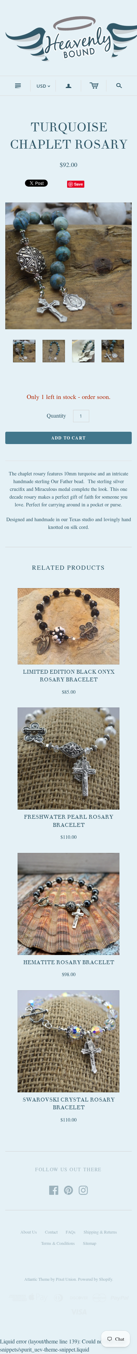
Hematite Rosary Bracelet (68, 962)
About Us (28, 1232)
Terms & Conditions (58, 1243)
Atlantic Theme (37, 1279)
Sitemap (89, 1243)
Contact (51, 1232)
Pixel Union (66, 1279)
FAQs (71, 1232)
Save (78, 184)
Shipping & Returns (100, 1232)
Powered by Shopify (95, 1279)
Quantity (56, 415)
